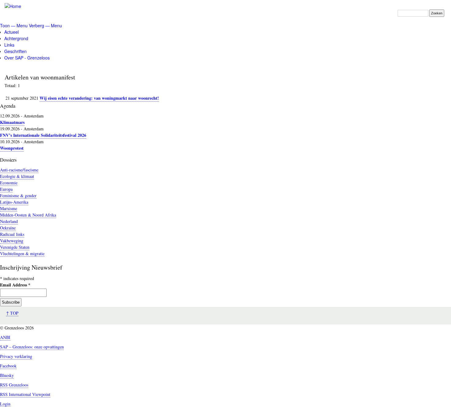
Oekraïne (8, 228)
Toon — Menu (14, 25)
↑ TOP (12, 313)
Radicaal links (12, 234)
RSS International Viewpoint (25, 394)
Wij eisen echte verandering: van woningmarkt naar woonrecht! (99, 98)
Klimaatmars (12, 122)
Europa (6, 189)
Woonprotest (12, 148)
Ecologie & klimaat (17, 176)
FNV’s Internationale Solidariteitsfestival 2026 (43, 135)
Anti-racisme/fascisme (19, 170)
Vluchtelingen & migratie (22, 253)
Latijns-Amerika (14, 202)
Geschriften (15, 51)
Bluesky (7, 375)
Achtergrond (16, 38)
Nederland (9, 221)
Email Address (15, 285)
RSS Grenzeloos (14, 385)
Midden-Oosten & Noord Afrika (28, 215)
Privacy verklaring (16, 356)
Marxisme (8, 208)
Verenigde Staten (14, 247)
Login (5, 404)
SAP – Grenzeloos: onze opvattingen (32, 347)
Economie (8, 183)
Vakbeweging (11, 241)
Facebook (8, 366)
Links (9, 45)
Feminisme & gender (18, 195)
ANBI (5, 337)
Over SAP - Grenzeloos (27, 58)
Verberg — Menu (45, 25)
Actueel (11, 32)
